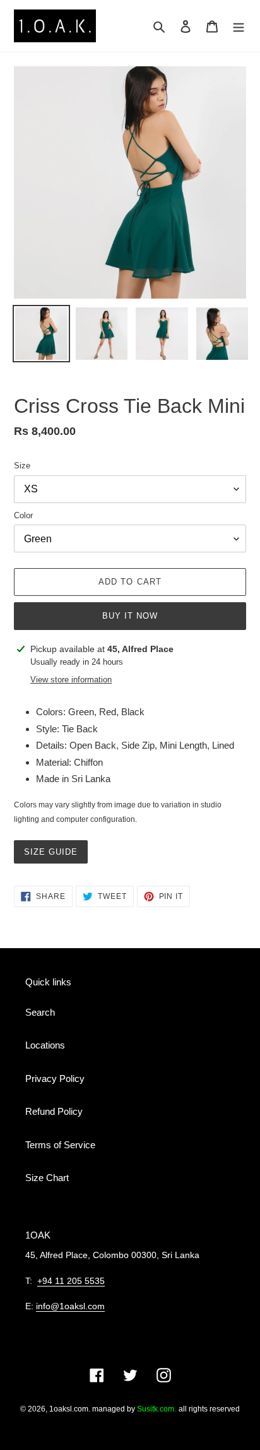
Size (22, 465)
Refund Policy (54, 1111)
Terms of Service (60, 1144)
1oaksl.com (68, 1409)
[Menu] (238, 26)
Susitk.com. (156, 1409)
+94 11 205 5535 (71, 1281)
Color (23, 515)
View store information (71, 679)
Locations (45, 1045)
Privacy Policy (55, 1078)
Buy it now (130, 616)
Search (40, 1012)
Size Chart (47, 1177)
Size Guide (51, 852)
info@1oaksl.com (70, 1306)
